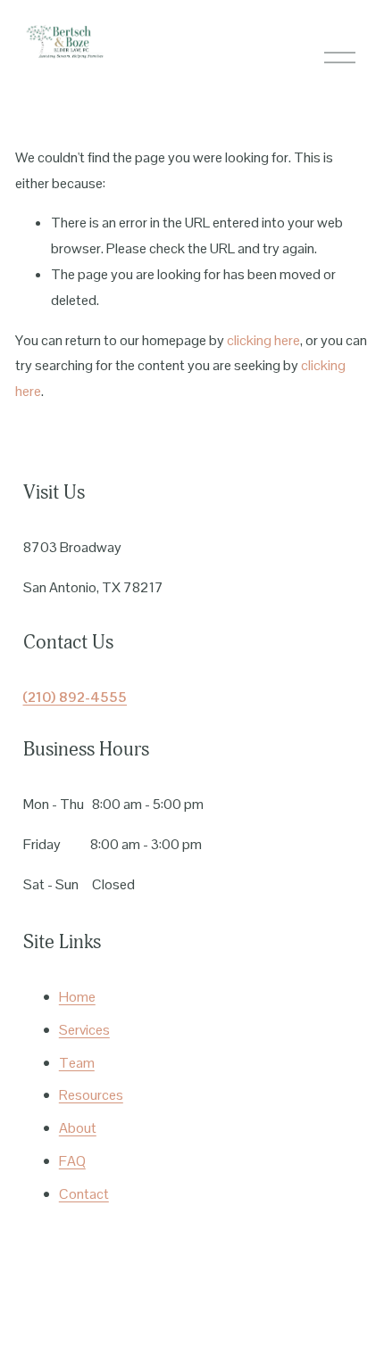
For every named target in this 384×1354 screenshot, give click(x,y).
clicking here (263, 340)
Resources (91, 1095)
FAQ (72, 1161)
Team (77, 1062)
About (77, 1128)
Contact (84, 1194)
